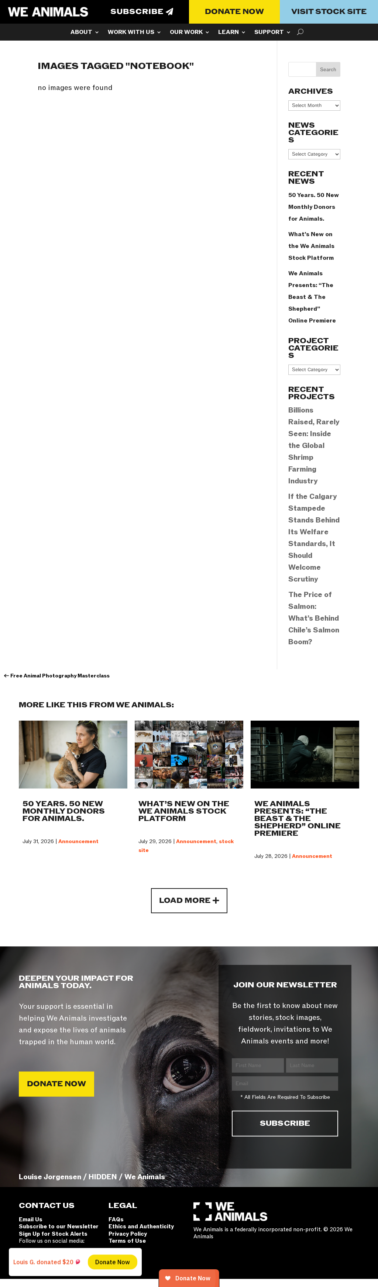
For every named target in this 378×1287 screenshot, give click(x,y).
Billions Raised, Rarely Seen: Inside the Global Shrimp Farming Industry (314, 446)
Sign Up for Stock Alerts (53, 1234)
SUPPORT (269, 33)
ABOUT (81, 33)
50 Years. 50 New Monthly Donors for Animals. (313, 207)
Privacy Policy (128, 1234)
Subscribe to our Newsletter (59, 1226)
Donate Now (234, 12)
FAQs (116, 1219)
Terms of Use (127, 1241)
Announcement (78, 841)
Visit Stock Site (329, 12)
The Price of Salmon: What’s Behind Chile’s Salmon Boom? (313, 618)
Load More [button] (184, 900)
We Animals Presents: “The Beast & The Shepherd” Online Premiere (312, 297)
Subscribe (137, 12)
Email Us (30, 1219)
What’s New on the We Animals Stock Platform (311, 246)
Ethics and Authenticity (141, 1226)
